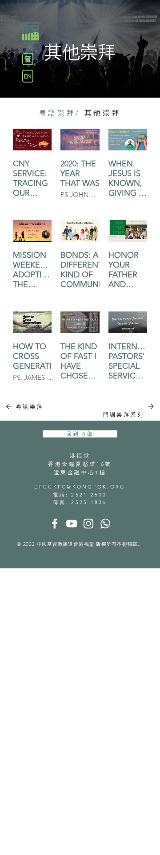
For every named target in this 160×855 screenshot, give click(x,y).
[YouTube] (71, 523)
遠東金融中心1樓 (80, 472)
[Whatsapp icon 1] (105, 523)
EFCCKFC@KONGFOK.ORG (79, 487)
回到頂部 (80, 433)
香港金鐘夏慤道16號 (80, 464)
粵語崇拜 (30, 406)
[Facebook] (54, 523)
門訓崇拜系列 (123, 414)
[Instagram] (88, 523)
